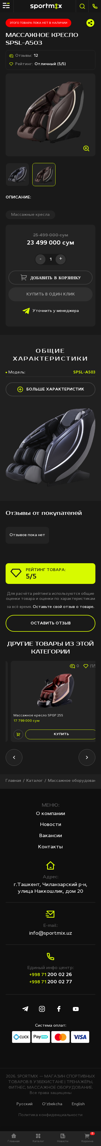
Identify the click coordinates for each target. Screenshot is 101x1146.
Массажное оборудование (74, 781)
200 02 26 (50, 974)
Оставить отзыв (51, 623)
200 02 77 (50, 981)
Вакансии (50, 835)
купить (56, 734)
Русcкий (25, 1104)
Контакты (50, 846)
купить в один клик (50, 294)
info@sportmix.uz (50, 933)
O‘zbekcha (52, 1104)
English (78, 1104)
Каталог (34, 781)
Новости (50, 824)
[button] (14, 757)
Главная (13, 781)
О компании (50, 813)
